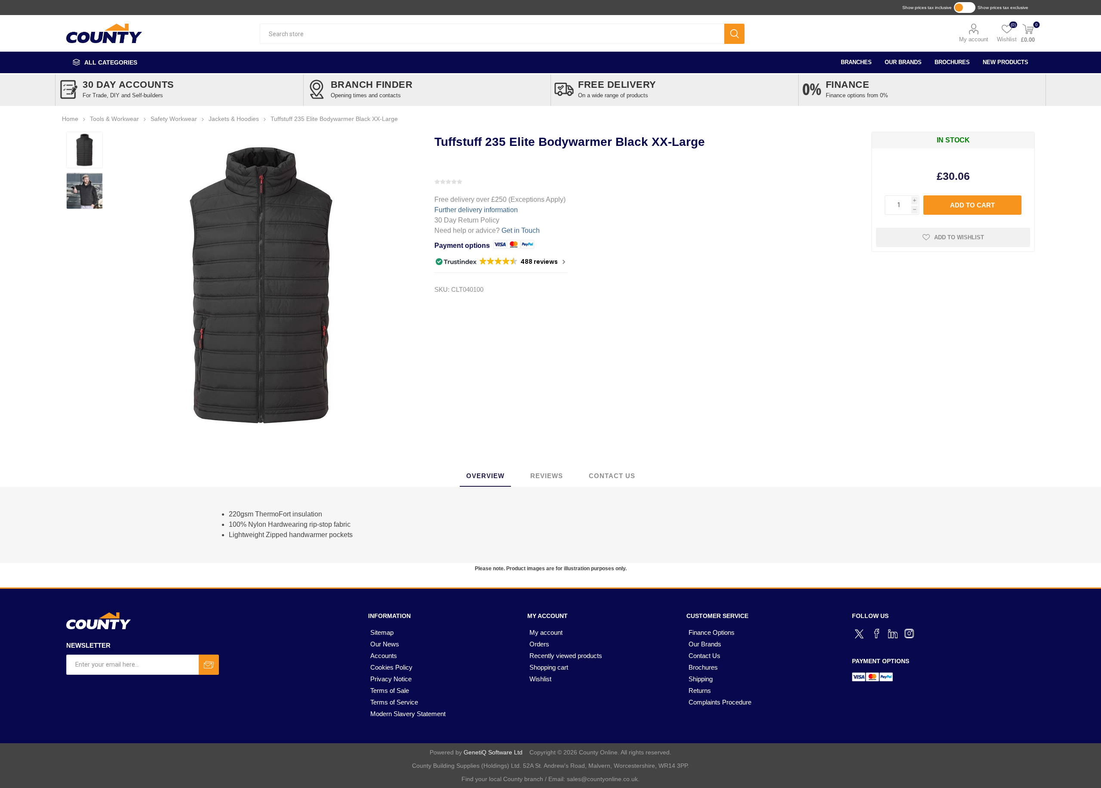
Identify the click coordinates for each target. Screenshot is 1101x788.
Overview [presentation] (485, 475)
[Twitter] (860, 633)
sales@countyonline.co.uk (602, 779)
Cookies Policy (391, 667)
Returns (700, 690)
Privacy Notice (391, 679)
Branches (856, 62)
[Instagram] (909, 633)
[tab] (485, 476)
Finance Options (712, 632)
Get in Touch (520, 230)
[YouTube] (893, 633)
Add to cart (972, 205)
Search (734, 34)
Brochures (952, 62)
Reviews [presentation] (546, 475)
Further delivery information (476, 209)
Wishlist (540, 679)
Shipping (701, 679)
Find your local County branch (502, 779)
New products (1005, 62)
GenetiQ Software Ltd (493, 752)
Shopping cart (548, 667)
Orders (539, 644)
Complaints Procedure (720, 702)
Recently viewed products (565, 655)
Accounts (383, 655)
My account (973, 39)
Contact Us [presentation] (612, 475)
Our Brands (903, 62)
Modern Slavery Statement (408, 713)
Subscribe (209, 665)
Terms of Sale (389, 690)
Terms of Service (394, 702)
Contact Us (704, 655)
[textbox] (492, 34)
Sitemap (382, 632)
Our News (384, 644)
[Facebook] (876, 633)
